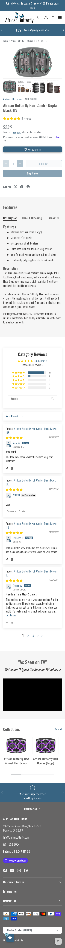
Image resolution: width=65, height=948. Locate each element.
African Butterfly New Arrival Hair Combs (16, 760)
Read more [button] (11, 615)
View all (58, 729)
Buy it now (32, 173)
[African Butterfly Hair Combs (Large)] (46, 745)
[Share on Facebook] (22, 187)
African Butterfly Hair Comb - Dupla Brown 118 (31, 525)
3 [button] (33, 636)
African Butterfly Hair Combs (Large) (45, 760)
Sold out (43, 164)
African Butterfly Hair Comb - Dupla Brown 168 (31, 431)
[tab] (10, 218)
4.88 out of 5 (40, 361)
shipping (17, 132)
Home (5, 41)
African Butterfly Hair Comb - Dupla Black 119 (29, 41)
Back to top (31, 809)
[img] (14, 438)
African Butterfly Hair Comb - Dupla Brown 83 (31, 573)
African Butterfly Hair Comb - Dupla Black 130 (31, 482)
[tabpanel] (32, 274)
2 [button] (28, 636)
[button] (53, 17)
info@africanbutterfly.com (16, 837)
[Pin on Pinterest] (28, 187)
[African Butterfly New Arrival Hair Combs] (16, 745)
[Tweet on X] (15, 187)
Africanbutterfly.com (13, 99)
